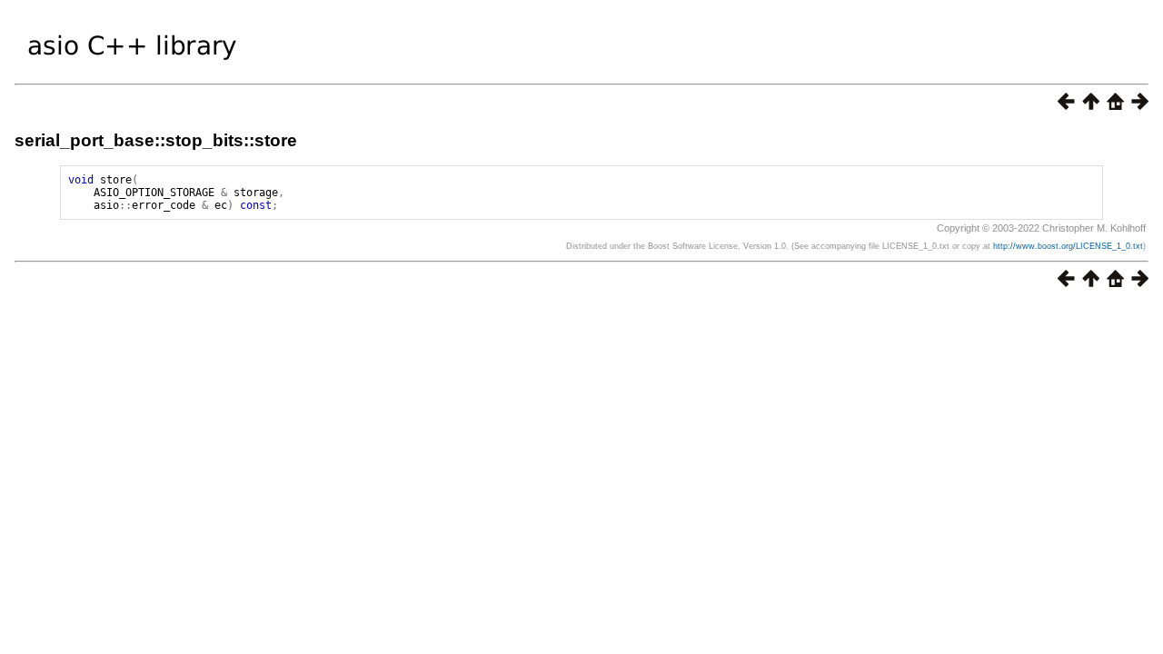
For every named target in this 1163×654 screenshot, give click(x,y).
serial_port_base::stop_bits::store (156, 140)
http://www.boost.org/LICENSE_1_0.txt (1068, 246)
